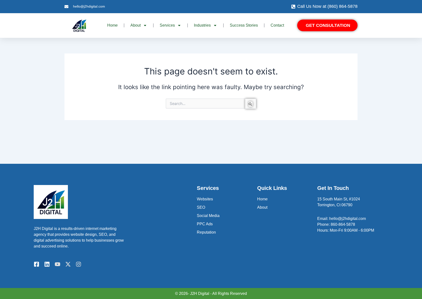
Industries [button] (202, 25)
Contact (277, 25)
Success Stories (244, 25)
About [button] (135, 25)
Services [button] (167, 25)
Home (112, 25)
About (262, 207)
